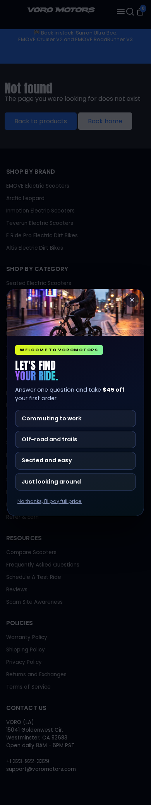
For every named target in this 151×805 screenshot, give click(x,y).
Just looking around (51, 481)
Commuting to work (52, 418)
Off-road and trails (49, 439)
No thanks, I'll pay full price (49, 501)
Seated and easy (47, 460)
